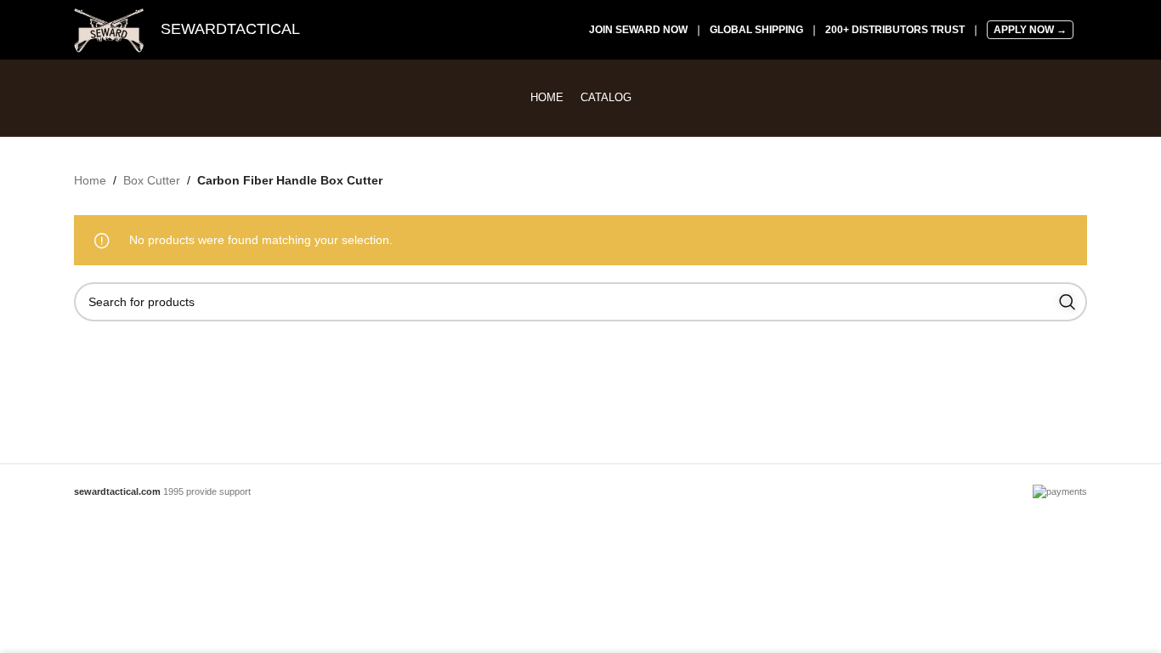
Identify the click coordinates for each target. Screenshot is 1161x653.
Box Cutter (151, 180)
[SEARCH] (1067, 301)
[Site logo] (109, 29)
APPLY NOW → (1030, 30)
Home (90, 180)
